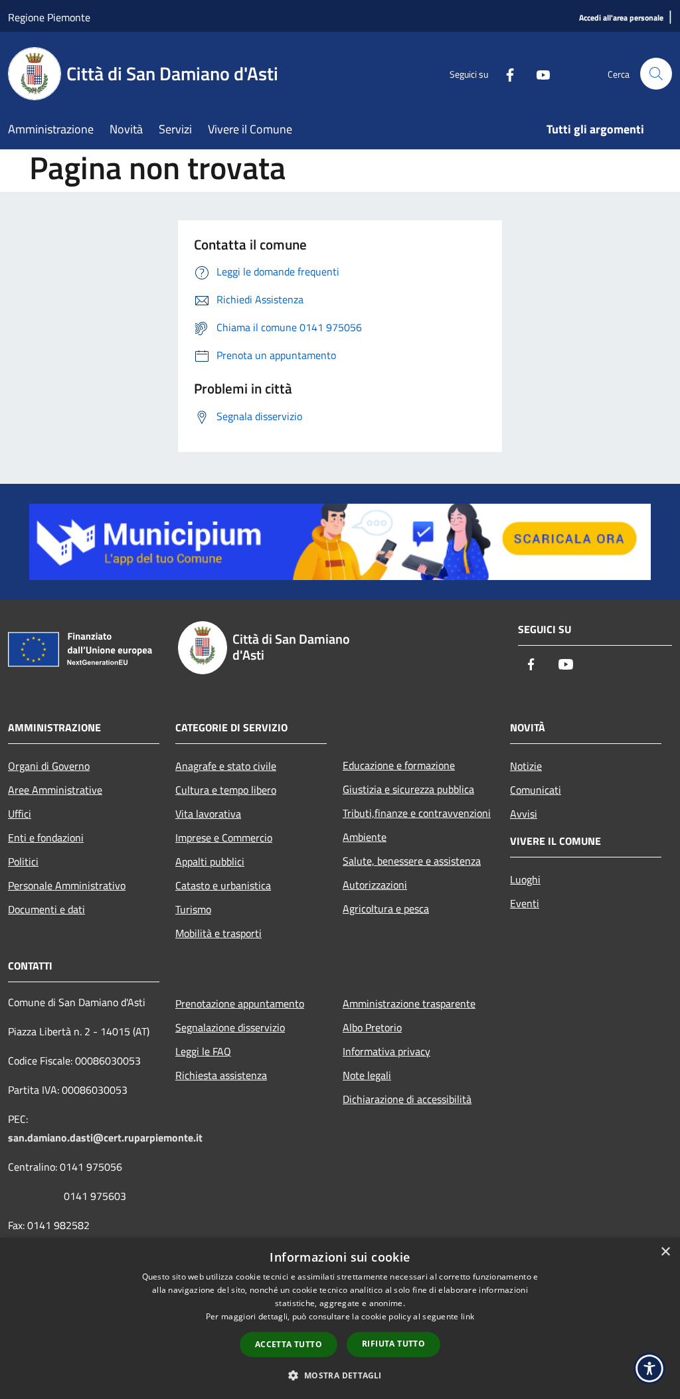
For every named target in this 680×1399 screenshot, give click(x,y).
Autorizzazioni (375, 885)
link (467, 1316)
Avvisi (523, 814)
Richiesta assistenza (221, 1075)
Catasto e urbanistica (223, 885)
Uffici (19, 814)
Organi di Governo (49, 766)
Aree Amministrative (55, 790)
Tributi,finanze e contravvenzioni (417, 813)
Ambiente (364, 837)
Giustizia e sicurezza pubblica (408, 789)
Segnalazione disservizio (230, 1027)
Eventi (524, 903)
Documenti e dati (46, 909)
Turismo (193, 909)
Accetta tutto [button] (288, 1344)
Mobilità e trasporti (218, 933)
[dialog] (340, 1318)
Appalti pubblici (209, 861)
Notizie (526, 766)
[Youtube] (538, 73)
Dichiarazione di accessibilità (407, 1099)
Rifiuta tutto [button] (393, 1343)
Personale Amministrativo (67, 885)
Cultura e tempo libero (225, 790)
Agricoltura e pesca (386, 909)
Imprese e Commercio (223, 838)
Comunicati (535, 790)
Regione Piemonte (49, 17)
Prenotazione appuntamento (239, 1003)
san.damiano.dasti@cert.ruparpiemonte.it (105, 1137)
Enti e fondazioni (46, 838)
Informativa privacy (386, 1051)
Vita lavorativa (208, 814)
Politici (23, 861)
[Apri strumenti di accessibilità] (649, 1368)
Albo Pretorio (372, 1027)
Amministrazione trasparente (409, 1003)
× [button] (665, 1252)
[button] (339, 1375)
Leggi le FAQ (203, 1051)
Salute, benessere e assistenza (412, 861)
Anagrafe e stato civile (225, 766)
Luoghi (525, 879)
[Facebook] (504, 73)
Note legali (367, 1075)
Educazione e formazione (399, 765)
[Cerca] (656, 74)
